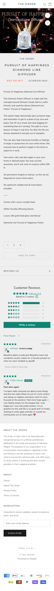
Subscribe (15, 533)
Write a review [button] (27, 325)
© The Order (27, 555)
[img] (10, 344)
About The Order (12, 485)
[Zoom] (47, 15)
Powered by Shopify (27, 558)
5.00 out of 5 (35, 293)
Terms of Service (11, 495)
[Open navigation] (4, 4)
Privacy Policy (10, 490)
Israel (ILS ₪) (25, 548)
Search (7, 480)
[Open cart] (50, 4)
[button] (14, 303)
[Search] (44, 4)
